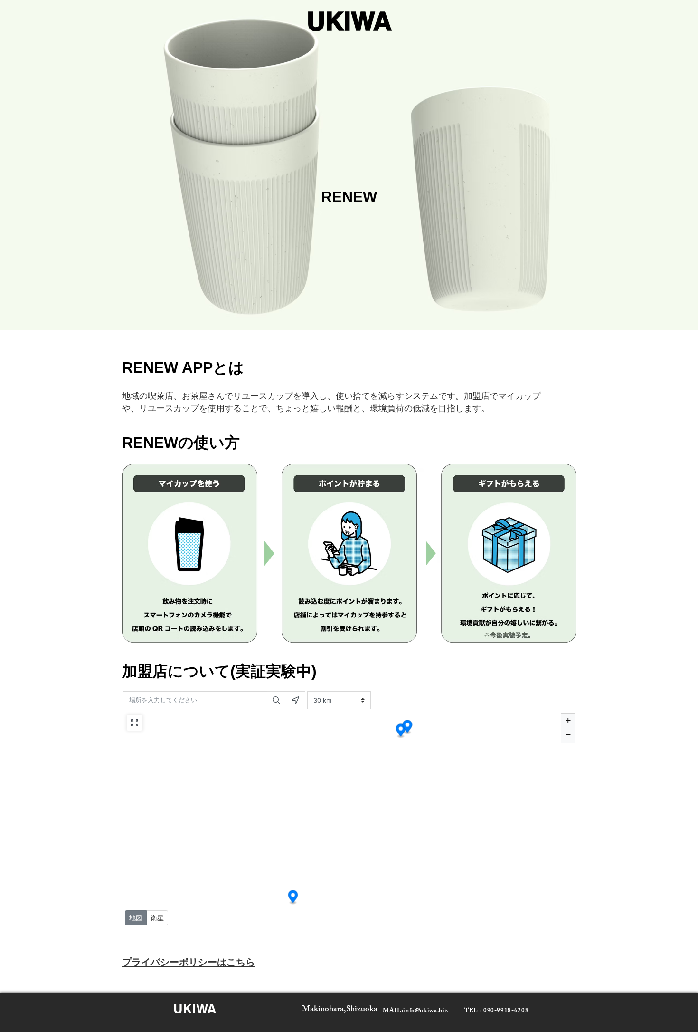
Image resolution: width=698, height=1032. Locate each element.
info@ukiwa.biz (425, 1011)
